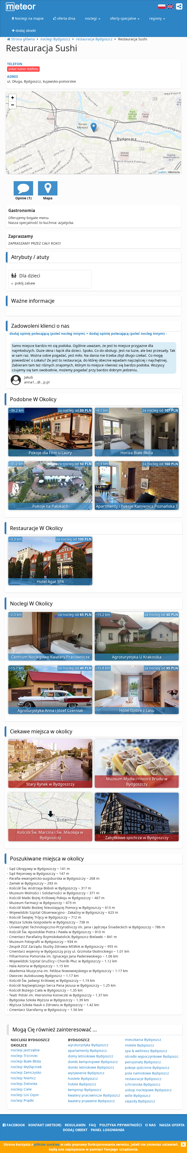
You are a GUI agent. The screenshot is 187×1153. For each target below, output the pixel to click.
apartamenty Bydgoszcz (87, 1050)
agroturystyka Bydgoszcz (88, 1045)
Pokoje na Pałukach (50, 506)
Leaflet (162, 172)
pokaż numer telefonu (23, 69)
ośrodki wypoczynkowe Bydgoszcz (152, 1056)
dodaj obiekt (75, 1129)
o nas (150, 1125)
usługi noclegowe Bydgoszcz (148, 1090)
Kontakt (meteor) (44, 1125)
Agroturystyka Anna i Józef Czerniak (50, 710)
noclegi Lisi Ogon (25, 1094)
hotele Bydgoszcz (82, 1084)
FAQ (92, 1125)
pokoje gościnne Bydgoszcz (147, 1067)
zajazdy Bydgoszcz (140, 1101)
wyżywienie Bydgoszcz (86, 1073)
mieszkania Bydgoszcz (143, 1039)
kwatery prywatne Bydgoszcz (91, 1101)
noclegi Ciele (21, 1089)
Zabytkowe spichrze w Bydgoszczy (136, 837)
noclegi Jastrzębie (25, 1050)
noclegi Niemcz (23, 1078)
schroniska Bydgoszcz (142, 1084)
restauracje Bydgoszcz (143, 1078)
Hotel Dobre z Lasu (136, 710)
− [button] (12, 105)
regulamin (75, 1125)
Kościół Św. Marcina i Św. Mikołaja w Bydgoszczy (50, 835)
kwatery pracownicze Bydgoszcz (94, 1095)
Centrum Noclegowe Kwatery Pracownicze (50, 657)
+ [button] (12, 98)
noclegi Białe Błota (26, 1061)
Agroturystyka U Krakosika (136, 657)
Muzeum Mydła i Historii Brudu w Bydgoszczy (137, 781)
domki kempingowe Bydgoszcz (93, 1061)
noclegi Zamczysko (26, 1072)
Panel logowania (107, 1129)
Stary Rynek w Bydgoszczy (50, 784)
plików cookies (46, 1144)
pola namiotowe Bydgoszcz (147, 1073)
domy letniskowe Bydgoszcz (90, 1056)
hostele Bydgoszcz (83, 1078)
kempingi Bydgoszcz (84, 1089)
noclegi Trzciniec (24, 1055)
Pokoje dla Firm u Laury (50, 452)
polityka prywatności (120, 1125)
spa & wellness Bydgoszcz (146, 1050)
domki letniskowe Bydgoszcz (91, 1067)
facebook (15, 1125)
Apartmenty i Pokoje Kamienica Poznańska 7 (137, 506)
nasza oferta (172, 1125)
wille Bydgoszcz (137, 1095)
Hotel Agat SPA (50, 581)
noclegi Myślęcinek (26, 1066)
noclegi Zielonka (24, 1083)
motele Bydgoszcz (139, 1045)
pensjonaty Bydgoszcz (143, 1062)
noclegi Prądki (22, 1100)
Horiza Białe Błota (137, 452)
